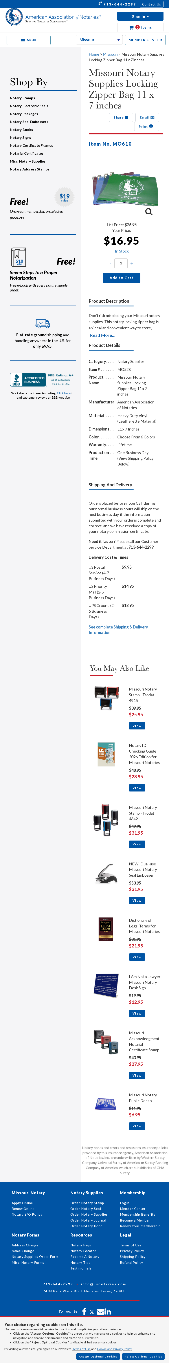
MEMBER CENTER (145, 40)
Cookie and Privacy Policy (114, 1349)
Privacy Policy (132, 1251)
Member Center (133, 1209)
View (137, 726)
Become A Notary (84, 1257)
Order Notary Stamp (87, 1203)
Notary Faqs (80, 1245)
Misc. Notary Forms (28, 1262)
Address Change (25, 1245)
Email (145, 117)
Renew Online (23, 1209)
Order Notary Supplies (89, 1214)
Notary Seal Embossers (29, 121)
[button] (140, 16)
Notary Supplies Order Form (35, 1257)
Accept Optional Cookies (98, 1356)
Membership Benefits (137, 1214)
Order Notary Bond (86, 1226)
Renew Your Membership (140, 1226)
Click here (64, 393)
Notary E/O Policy (27, 1214)
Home (94, 54)
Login (124, 1203)
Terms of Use (81, 1349)
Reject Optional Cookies (143, 1356)
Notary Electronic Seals (29, 106)
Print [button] (144, 126)
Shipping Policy (133, 1257)
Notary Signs (20, 137)
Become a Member (135, 1220)
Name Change (23, 1251)
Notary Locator (83, 1251)
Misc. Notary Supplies (28, 161)
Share (119, 117)
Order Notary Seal (85, 1209)
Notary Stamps (22, 98)
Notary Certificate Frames (31, 145)
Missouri (110, 54)
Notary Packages (24, 114)
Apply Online (22, 1203)
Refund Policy (131, 1262)
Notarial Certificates (27, 153)
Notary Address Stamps (30, 169)
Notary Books (21, 129)
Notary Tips (80, 1262)
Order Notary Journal (88, 1220)
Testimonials (81, 1268)
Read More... (102, 335)
